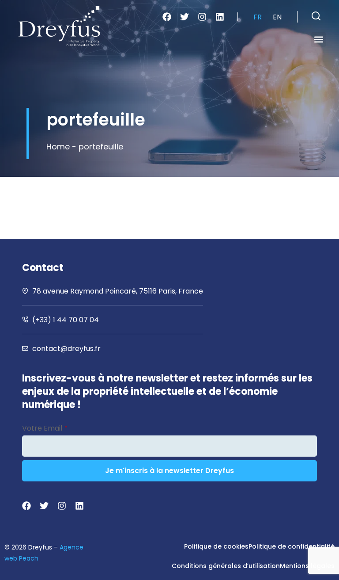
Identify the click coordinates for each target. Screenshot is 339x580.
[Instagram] (202, 16)
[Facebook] (166, 16)
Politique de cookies (216, 546)
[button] (316, 16)
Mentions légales (307, 565)
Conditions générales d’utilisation (226, 565)
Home (58, 146)
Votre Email (45, 428)
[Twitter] (184, 16)
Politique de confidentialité (292, 546)
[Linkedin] (219, 16)
